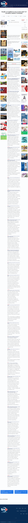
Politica (8, 66)
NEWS (7, 235)
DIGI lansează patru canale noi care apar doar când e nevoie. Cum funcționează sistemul (13, 422)
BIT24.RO (9, 20)
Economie (8, 447)
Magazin (8, 104)
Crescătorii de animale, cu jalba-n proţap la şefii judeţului (6, 492)
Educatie (8, 119)
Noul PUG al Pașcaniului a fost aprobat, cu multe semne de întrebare (13, 290)
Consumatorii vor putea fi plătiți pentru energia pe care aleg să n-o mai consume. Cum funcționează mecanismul (13, 435)
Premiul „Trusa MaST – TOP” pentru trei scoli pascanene (20, 492)
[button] (27, 3)
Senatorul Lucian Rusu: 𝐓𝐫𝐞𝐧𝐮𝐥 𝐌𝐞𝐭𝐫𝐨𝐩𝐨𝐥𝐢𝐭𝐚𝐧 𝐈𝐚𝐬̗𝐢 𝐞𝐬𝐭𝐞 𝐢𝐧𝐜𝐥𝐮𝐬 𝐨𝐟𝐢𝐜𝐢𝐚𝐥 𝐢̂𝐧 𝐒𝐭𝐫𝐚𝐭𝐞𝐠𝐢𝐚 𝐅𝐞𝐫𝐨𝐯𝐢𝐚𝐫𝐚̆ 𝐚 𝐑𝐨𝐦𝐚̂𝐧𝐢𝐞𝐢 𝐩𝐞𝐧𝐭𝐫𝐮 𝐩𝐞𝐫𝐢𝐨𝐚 (13, 78)
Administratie (8, 90)
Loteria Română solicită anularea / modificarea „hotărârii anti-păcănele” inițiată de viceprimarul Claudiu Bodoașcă (13, 160)
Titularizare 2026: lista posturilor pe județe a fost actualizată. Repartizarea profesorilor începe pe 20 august (12, 391)
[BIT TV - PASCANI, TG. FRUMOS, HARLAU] (1, 4)
